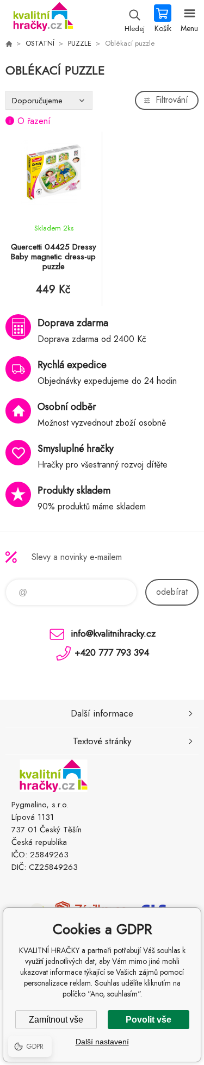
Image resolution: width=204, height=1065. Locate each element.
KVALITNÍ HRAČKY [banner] (42, 19)
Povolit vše (148, 1019)
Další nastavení (102, 1041)
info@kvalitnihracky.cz (113, 633)
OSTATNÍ (40, 43)
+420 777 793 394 (112, 652)
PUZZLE (79, 43)
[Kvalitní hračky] (8, 43)
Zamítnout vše (56, 1019)
